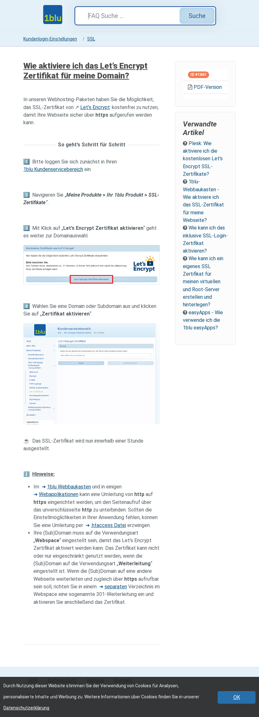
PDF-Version (208, 87)
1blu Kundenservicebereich (53, 169)
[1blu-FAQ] (59, 14)
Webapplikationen (58, 494)
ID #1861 (198, 74)
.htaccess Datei (108, 525)
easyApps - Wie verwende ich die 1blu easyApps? (203, 320)
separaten (116, 587)
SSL (91, 38)
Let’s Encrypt (95, 107)
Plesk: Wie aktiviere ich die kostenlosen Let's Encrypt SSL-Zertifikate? (203, 158)
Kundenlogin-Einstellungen (50, 38)
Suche (197, 16)
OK (236, 697)
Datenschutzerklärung (26, 707)
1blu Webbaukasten (69, 487)
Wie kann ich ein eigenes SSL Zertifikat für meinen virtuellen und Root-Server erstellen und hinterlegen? (203, 281)
